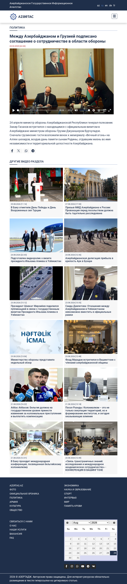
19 (93, 548)
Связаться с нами (21, 521)
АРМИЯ (14, 502)
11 (85, 543)
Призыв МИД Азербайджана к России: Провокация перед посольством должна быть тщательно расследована (89, 210)
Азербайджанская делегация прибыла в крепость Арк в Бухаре (89, 260)
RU (102, 5)
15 (115, 543)
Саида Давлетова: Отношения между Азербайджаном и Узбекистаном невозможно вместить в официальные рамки (88, 310)
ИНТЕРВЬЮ (70, 497)
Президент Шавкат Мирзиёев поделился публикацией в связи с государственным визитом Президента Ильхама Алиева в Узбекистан (35, 310)
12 (93, 543)
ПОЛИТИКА (17, 27)
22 (115, 548)
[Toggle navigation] (113, 16)
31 (78, 558)
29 (115, 553)
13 (100, 543)
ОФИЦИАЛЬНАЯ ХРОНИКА (24, 493)
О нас (13, 525)
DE (110, 5)
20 (100, 548)
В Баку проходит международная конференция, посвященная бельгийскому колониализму (36, 464)
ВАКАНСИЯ (16, 533)
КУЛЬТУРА (15, 506)
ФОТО (13, 489)
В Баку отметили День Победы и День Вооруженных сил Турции (33, 209)
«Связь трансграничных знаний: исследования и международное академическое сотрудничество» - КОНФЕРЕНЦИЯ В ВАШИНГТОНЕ (85, 466)
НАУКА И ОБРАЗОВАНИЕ (77, 489)
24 (78, 553)
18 (85, 548)
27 (100, 553)
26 (93, 553)
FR (114, 5)
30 (70, 558)
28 (108, 553)
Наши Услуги (18, 529)
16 (70, 548)
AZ (98, 5)
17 (78, 548)
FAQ (12, 537)
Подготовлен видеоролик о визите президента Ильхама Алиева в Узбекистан (36, 260)
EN (106, 5)
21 (108, 548)
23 (70, 553)
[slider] (37, 110)
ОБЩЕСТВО (16, 510)
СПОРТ (68, 493)
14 (108, 543)
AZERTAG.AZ (16, 485)
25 (85, 553)
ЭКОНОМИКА (71, 485)
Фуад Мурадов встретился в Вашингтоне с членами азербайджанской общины (90, 361)
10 (78, 543)
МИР (66, 502)
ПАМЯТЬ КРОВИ (73, 506)
